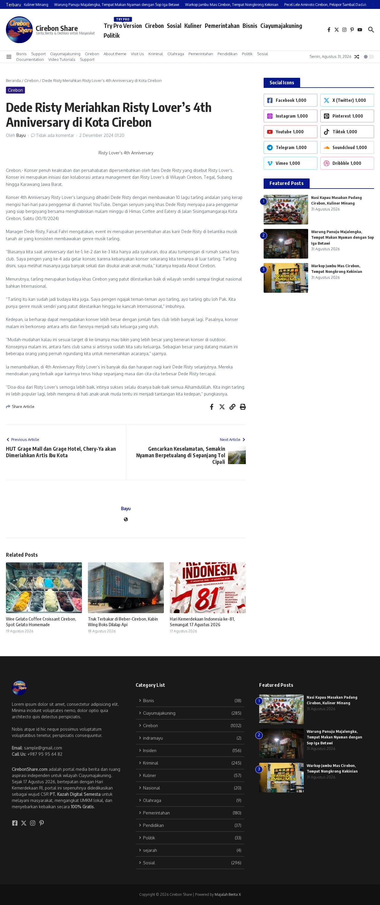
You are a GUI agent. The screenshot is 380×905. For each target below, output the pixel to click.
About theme (115, 53)
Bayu (21, 135)
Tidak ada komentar (55, 135)
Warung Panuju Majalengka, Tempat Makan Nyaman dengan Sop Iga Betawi (342, 237)
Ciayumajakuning (281, 25)
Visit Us (137, 53)
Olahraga (175, 53)
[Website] (126, 519)
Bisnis (250, 25)
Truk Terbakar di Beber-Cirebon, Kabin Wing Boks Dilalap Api (123, 621)
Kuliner (193, 25)
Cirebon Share (57, 27)
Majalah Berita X (228, 894)
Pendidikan (228, 53)
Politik (112, 35)
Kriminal (155, 53)
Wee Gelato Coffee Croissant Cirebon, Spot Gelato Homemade (41, 621)
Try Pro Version (123, 24)
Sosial (174, 25)
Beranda (13, 80)
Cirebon (154, 25)
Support (38, 53)
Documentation (30, 59)
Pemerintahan (222, 25)
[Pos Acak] (356, 56)
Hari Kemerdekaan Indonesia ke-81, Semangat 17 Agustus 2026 (202, 621)
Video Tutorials (61, 59)
